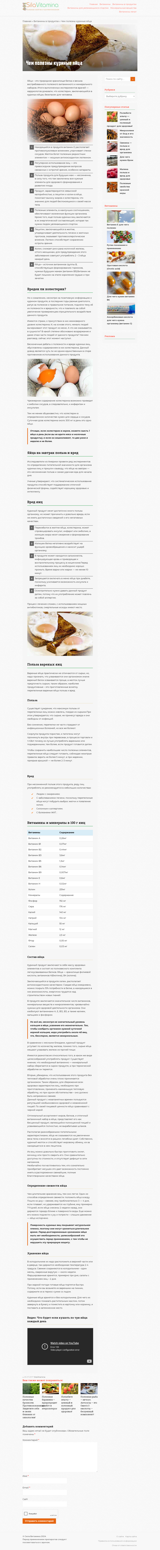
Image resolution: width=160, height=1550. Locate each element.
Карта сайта (131, 1536)
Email (26, 1487)
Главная (93, 4)
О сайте (120, 1536)
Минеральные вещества (123, 8)
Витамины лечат (127, 12)
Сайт (25, 1499)
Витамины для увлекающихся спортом (88, 8)
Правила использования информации (117, 1541)
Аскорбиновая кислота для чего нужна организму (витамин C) (120, 320)
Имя (26, 1476)
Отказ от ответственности (124, 1545)
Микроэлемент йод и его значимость (127, 133)
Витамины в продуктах (124, 4)
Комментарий (31, 1440)
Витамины (105, 4)
